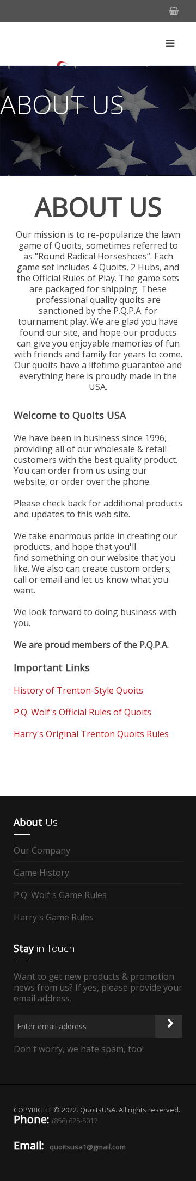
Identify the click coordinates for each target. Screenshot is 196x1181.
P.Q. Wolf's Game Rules (60, 895)
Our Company (42, 850)
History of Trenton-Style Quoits (78, 690)
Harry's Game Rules (54, 917)
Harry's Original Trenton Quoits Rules (91, 734)
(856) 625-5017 (74, 1121)
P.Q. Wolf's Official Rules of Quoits (82, 712)
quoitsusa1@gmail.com (88, 1147)
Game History (41, 873)
